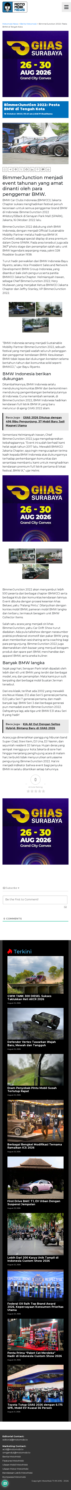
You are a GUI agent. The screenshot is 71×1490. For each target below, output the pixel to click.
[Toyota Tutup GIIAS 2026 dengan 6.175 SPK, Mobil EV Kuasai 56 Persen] (35, 1383)
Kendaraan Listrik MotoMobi (17, 1472)
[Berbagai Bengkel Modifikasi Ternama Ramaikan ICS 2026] (35, 1120)
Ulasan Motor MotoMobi (15, 1468)
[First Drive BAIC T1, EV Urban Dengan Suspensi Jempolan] (35, 1177)
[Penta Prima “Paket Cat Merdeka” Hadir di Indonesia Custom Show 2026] (35, 1334)
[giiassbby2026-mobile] (35, 63)
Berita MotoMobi (11, 1456)
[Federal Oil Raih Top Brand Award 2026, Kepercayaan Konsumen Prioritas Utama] (35, 1285)
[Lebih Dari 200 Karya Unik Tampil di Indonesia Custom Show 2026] (35, 1234)
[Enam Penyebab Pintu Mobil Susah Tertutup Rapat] (35, 1069)
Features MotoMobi (13, 1460)
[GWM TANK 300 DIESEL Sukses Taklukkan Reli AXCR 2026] (35, 974)
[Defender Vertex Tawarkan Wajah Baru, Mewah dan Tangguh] (35, 1023)
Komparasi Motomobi (14, 1477)
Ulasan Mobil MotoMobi (15, 1464)
